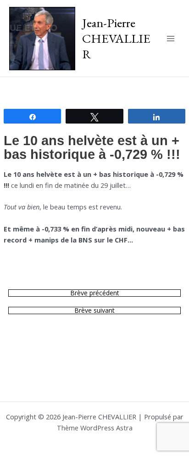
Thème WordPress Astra (95, 427)
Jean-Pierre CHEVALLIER (116, 38)
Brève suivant (94, 310)
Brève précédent (94, 293)
